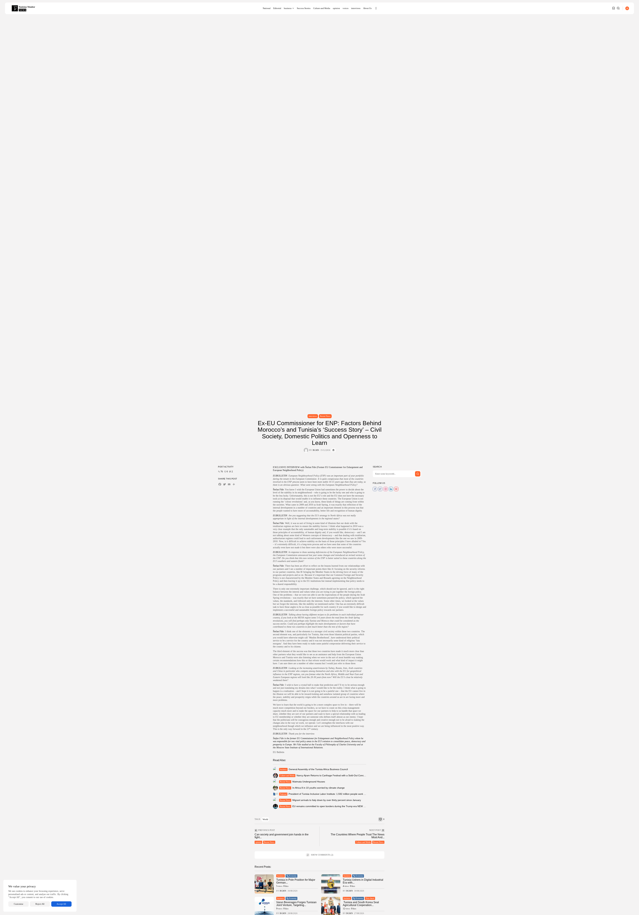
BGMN (316, 450)
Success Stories (304, 8)
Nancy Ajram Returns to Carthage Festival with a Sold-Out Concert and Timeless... (340, 775)
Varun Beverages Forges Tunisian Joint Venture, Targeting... (296, 904)
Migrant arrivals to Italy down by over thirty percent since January (326, 800)
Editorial (277, 8)
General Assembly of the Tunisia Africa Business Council (318, 769)
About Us (367, 8)
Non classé (370, 898)
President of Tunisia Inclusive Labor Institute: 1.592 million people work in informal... (333, 794)
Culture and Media (321, 8)
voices (345, 8)
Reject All (39, 904)
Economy (293, 876)
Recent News (325, 416)
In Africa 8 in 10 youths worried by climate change (318, 787)
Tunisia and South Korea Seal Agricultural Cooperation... (361, 904)
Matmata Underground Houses (308, 781)
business (288, 8)
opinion (336, 8)
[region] (40, 896)
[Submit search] (417, 473)
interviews (355, 8)
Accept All (61, 904)
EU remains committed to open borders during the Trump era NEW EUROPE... (333, 806)
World (265, 819)
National (267, 8)
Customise (18, 904)
